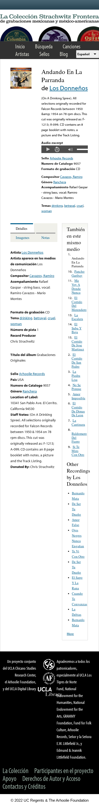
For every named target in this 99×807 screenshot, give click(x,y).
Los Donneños (69, 88)
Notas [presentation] (45, 237)
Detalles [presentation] (21, 228)
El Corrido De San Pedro (77, 360)
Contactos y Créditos (24, 786)
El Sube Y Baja (76, 328)
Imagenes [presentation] (22, 237)
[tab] (22, 228)
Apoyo (9, 778)
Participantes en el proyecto (63, 770)
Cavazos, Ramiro (71, 177)
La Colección (15, 770)
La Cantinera (78, 422)
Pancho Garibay (78, 273)
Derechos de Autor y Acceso (51, 778)
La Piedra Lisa (76, 375)
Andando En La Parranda (78, 262)
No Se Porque (76, 387)
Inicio (20, 46)
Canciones (71, 46)
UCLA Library (50, 692)
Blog (64, 54)
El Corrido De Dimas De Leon (78, 409)
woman (46, 211)
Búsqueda (44, 46)
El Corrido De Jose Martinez (78, 343)
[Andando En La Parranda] (20, 87)
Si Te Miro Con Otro (78, 450)
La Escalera (77, 317)
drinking (57, 205)
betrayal (69, 205)
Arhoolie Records (61, 158)
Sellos (44, 54)
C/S (50, 664)
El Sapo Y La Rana (77, 582)
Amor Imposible (78, 396)
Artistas (22, 54)
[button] (48, 149)
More (70, 634)
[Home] (49, 19)
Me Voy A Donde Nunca (76, 286)
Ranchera (59, 182)
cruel (80, 205)
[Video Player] (64, 149)
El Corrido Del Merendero (79, 303)
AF (50, 678)
